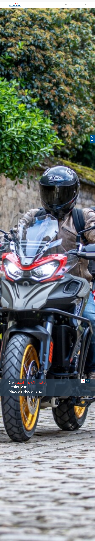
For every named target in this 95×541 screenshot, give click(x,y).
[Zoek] (85, 5)
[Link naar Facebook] (9, 1)
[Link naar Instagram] (11, 1)
